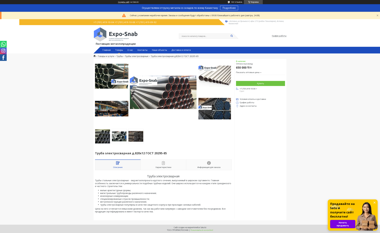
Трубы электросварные (136, 56)
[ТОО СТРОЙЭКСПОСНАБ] (116, 34)
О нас (130, 50)
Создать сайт (123, 2)
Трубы (119, 56)
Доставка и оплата (181, 50)
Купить (260, 83)
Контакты (142, 50)
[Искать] (232, 36)
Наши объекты (159, 50)
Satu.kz (203, 227)
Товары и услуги (106, 56)
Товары (119, 50)
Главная (106, 50)
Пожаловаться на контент (201, 230)
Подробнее (229, 8)
